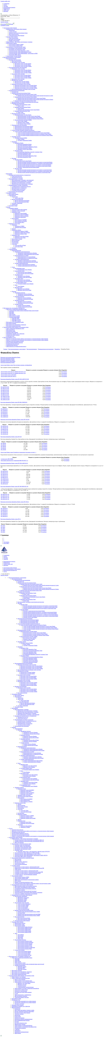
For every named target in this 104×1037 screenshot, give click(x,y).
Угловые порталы (19, 304)
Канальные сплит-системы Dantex (23, 70)
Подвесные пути (10, 336)
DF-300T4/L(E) (4, 471)
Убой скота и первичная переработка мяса (16, 309)
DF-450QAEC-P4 (5, 499)
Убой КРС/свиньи (16, 319)
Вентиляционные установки (16, 178)
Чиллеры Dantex (19, 159)
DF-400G (3, 528)
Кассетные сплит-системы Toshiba (23, 77)
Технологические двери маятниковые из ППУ (20, 52)
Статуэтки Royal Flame (20, 245)
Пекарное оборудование (12, 332)
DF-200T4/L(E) (4, 483)
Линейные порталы (19, 300)
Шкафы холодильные (14, 40)
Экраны (14, 248)
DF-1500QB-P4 (4, 416)
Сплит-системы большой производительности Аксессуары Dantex (34, 132)
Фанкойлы (14, 141)
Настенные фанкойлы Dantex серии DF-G (11, 519)
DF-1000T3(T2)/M (5, 396)
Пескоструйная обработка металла (14, 342)
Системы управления (17, 203)
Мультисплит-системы (17, 80)
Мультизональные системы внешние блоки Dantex (30, 117)
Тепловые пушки (13, 205)
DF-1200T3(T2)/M (5, 398)
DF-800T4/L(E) (4, 477)
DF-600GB (3, 448)
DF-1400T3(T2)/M (5, 399)
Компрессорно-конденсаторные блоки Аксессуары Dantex (32, 98)
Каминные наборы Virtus (21, 233)
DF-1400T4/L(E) (5, 482)
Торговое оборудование (12, 36)
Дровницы (14, 224)
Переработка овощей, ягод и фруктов (15, 333)
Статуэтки (14, 244)
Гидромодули (15, 91)
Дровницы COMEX (19, 226)
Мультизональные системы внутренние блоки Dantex (30, 118)
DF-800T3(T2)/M (5, 394)
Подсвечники (15, 241)
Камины (8, 207)
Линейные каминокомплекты (22, 259)
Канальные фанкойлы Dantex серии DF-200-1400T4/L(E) (14, 463)
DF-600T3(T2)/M (5, 393)
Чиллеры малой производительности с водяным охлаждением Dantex (34, 166)
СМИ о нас (6, 10)
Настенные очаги (19, 278)
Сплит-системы (13, 31)
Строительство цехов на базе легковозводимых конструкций (23, 310)
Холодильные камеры (11, 43)
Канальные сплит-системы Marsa (23, 71)
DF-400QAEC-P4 (5, 496)
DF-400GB (3, 444)
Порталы (14, 291)
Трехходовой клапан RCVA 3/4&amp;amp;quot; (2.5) (13, 371)
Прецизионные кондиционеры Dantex (24, 126)
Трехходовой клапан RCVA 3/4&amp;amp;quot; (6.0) (13, 373)
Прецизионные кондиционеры (19, 125)
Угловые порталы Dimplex (24, 305)
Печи (16, 285)
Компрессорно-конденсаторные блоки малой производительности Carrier (35, 95)
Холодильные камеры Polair (15, 45)
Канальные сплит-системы (18, 68)
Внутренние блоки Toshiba (24, 123)
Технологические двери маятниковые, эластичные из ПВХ (23, 53)
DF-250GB (3, 449)
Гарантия (5, 559)
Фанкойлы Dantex (19, 143)
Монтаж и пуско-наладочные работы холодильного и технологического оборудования (27, 338)
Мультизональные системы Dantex (23, 114)
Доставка (5, 6)
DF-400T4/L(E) (4, 472)
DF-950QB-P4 (4, 413)
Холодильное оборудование (10, 27)
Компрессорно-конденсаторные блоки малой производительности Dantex (35, 99)
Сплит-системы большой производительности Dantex (28, 131)
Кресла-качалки (15, 240)
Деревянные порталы (20, 292)
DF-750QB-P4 (4, 410)
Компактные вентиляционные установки (22, 181)
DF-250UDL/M (4, 432)
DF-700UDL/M (4, 427)
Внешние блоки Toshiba (23, 122)
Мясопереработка (10, 329)
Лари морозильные (13, 38)
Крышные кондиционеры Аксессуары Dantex (29, 109)
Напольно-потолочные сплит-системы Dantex (26, 85)
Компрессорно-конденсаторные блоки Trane (25, 100)
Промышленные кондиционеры (16, 90)
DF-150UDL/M (4, 430)
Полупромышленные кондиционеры (18, 67)
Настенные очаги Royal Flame (25, 281)
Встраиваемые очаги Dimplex (25, 269)
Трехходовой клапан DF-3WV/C (8, 376)
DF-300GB (3, 443)
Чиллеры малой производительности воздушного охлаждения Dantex (34, 164)
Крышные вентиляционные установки (21, 182)
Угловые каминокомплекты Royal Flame (27, 265)
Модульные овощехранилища (13, 326)
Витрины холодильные (14, 39)
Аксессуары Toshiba (22, 121)
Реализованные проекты (9, 7)
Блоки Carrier (21, 105)
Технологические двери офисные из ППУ (19, 50)
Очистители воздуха (17, 176)
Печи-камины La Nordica (21, 221)
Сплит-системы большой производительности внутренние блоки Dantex (35, 135)
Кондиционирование (11, 58)
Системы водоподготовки (18, 190)
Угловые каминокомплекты (21, 263)
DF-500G (3, 530)
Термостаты (15, 204)
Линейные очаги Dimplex (24, 276)
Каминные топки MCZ (20, 217)
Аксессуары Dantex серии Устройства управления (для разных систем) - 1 (18, 452)
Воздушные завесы (13, 194)
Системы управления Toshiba (25, 140)
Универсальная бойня (14, 317)
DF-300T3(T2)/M (5, 388)
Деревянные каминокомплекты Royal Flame (28, 254)
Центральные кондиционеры (16, 191)
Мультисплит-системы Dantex (22, 81)
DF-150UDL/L (4, 511)
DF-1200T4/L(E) (5, 480)
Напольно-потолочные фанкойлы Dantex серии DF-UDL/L (15, 501)
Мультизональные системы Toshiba (23, 120)
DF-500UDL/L (4, 516)
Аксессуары (15, 196)
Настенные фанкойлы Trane (24, 157)
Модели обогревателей (17, 199)
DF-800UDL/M (4, 429)
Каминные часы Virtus (20, 237)
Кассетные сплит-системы (18, 73)
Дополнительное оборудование (16, 35)
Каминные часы (16, 235)
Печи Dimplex (21, 286)
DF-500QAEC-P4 (5, 497)
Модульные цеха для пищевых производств (14, 308)
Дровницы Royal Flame (20, 227)
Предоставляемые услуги (9, 337)
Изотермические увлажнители (19, 187)
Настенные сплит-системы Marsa (23, 65)
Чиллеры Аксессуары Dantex (24, 161)
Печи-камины (15, 218)
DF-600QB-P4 (4, 409)
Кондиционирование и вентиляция (11, 57)
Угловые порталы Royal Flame (25, 306)
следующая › (6, 542)
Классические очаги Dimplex (24, 272)
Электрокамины (13, 249)
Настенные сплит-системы (18, 62)
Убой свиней (12, 314)
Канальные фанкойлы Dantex (25, 144)
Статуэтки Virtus (19, 246)
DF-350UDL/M (4, 434)
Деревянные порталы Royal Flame (26, 295)
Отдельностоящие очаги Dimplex (25, 283)
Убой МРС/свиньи (16, 320)
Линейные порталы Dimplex (24, 301)
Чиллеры (14, 158)
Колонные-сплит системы (18, 79)
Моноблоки (12, 30)
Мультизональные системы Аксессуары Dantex (29, 116)
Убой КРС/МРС (16, 318)
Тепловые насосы (16, 136)
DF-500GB (3, 446)
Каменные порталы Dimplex (24, 297)
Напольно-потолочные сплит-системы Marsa (25, 86)
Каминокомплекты (16, 250)
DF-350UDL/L (4, 514)
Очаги (13, 267)
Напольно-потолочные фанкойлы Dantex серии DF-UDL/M (15, 419)
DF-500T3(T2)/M (5, 391)
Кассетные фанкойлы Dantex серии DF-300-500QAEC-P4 (14, 486)
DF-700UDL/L (4, 508)
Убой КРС (11, 311)
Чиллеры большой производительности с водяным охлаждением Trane (35, 171)
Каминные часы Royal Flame (22, 236)
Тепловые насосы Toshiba (21, 137)
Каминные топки (16, 212)
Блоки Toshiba (21, 139)
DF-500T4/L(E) (4, 474)
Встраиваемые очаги (20, 268)
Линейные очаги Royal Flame (25, 277)
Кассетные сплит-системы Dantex (23, 75)
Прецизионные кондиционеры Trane (23, 129)
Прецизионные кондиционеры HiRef (24, 127)
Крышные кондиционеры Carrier (22, 104)
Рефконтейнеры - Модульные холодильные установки (19, 42)
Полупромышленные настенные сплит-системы (23, 89)
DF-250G (3, 525)
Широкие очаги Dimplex (23, 288)
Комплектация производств (10, 570)
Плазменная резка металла (12, 343)
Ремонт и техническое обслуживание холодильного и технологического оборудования (27, 340)
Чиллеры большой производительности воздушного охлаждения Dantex (35, 162)
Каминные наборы (16, 230)
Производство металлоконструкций (15, 341)
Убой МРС (11, 313)
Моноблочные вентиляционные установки (22, 184)
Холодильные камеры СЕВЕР (16, 44)
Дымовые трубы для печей (18, 210)
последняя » (6, 543)
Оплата (5, 4)
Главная (5, 349)
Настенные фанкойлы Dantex (25, 148)
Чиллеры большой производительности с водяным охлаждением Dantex (35, 163)
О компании (6, 3)
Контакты (5, 11)
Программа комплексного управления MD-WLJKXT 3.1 (14, 460)
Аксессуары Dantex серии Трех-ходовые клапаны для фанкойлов (16, 365)
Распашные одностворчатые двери (17, 48)
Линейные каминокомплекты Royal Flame (28, 262)
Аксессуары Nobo (19, 198)
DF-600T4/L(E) (4, 475)
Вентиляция (9, 173)
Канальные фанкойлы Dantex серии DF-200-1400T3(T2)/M (15, 379)
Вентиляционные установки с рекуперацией (23, 180)
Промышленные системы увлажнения (18, 185)
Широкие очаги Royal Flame (24, 290)
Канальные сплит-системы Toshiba (23, 72)
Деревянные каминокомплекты (22, 251)
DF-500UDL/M (4, 426)
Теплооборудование (11, 192)
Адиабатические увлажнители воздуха (21, 186)
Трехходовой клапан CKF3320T (8, 374)
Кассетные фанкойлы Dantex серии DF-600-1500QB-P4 (14, 402)
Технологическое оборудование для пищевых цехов (15, 327)
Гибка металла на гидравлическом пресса (16, 346)
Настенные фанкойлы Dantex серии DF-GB (11, 436)
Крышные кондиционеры (18, 103)
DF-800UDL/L (4, 510)
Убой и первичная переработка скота (15, 328)
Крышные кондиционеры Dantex (23, 107)
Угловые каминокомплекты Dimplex (26, 264)
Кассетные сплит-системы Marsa (22, 76)
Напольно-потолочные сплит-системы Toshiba (26, 88)
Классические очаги (19, 271)
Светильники (15, 242)
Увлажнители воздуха (17, 177)
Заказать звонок (4, 22)
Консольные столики (17, 239)
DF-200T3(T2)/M (5, 387)
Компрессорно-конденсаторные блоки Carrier (26, 94)
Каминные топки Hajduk (21, 213)
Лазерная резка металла (12, 345)
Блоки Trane (20, 112)
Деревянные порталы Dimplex (25, 294)
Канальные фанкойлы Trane (24, 153)
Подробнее (64, 371)
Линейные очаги (19, 274)
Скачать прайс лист (8, 564)
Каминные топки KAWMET (21, 214)
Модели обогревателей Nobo (22, 201)
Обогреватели (12, 195)
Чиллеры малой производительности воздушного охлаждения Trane (34, 172)
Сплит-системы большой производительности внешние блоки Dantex (34, 134)
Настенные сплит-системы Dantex (23, 63)
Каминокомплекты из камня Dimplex (26, 256)
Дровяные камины (13, 208)
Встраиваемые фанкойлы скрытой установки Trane (30, 152)
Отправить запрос (5, 25)
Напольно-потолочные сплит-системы (21, 84)
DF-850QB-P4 (4, 412)
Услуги (5, 571)
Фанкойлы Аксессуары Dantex (25, 149)
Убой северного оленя (14, 315)
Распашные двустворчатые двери (17, 49)
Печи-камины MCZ (19, 222)
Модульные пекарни (11, 323)
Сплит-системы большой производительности (23, 130)
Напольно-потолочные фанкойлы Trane (27, 155)
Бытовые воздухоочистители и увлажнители (20, 175)
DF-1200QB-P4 (4, 415)
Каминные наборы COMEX (21, 231)
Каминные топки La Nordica (21, 216)
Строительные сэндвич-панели (13, 56)
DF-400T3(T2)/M (5, 390)
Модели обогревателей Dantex (22, 200)
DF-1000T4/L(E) (5, 479)
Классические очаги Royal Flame (25, 273)
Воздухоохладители (14, 34)
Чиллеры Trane (18, 168)
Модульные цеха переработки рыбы (15, 322)
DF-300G (3, 527)
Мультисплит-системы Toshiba (22, 82)
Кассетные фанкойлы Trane (24, 154)
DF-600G (3, 532)
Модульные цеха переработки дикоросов (16, 324)
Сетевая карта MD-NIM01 (7, 459)
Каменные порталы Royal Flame (25, 299)
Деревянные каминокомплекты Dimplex (27, 253)
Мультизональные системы (18, 113)
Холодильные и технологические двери (15, 47)
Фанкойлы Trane (19, 150)
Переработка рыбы (10, 331)
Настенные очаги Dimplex (24, 280)
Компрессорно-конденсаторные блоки (18, 33)
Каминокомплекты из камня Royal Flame (27, 258)
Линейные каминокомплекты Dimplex (27, 260)
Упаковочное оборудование (13, 335)
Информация (6, 8)
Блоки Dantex (21, 108)
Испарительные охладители (18, 189)
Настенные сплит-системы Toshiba (23, 66)
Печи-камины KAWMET (21, 219)
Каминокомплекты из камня (21, 255)
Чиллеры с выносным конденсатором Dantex (28, 167)
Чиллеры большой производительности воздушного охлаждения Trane (35, 169)
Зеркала (14, 228)
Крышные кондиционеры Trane (22, 111)
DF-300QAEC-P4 (5, 494)
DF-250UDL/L (4, 513)
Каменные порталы (19, 296)
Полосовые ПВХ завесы (15, 54)
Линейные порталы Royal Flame (25, 303)
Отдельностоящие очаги (20, 282)
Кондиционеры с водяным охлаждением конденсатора (25, 102)
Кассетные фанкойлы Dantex (24, 145)
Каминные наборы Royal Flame (22, 232)
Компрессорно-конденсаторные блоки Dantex (26, 97)
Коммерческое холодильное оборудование (16, 29)
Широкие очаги (18, 287)
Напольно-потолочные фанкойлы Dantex (27, 146)
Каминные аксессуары (14, 223)
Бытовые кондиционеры (15, 59)
